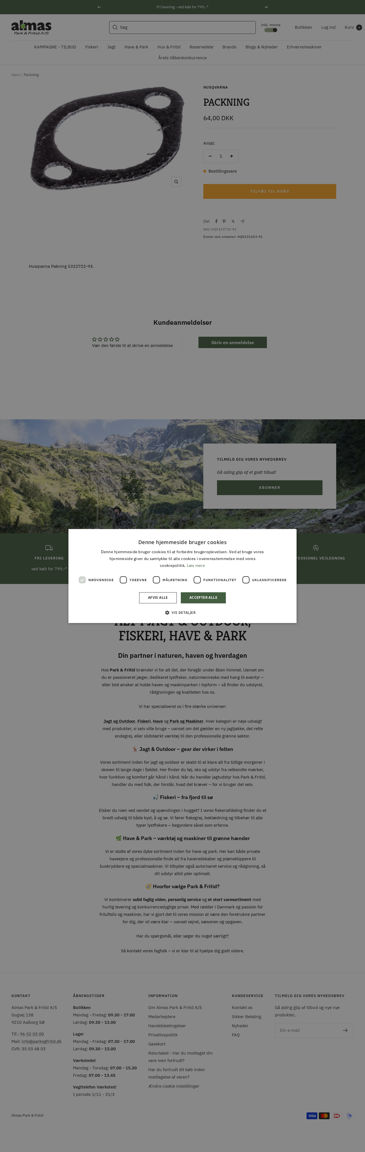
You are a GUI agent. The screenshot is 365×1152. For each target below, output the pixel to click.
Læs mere (196, 565)
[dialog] (182, 576)
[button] (182, 612)
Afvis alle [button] (158, 597)
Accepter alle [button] (203, 597)
